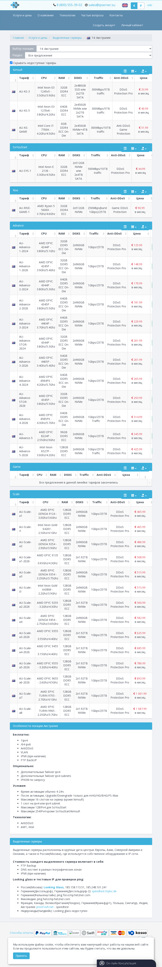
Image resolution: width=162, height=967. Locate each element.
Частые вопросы (92, 15)
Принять (21, 956)
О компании (46, 15)
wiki (149, 5)
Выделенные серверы (67, 38)
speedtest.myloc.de (104, 891)
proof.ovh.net (45, 907)
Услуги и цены (22, 15)
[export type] (144, 71)
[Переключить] (125, 71)
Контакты (116, 15)
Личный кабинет (132, 25)
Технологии (67, 15)
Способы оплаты (21, 933)
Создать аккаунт (104, 25)
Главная (18, 38)
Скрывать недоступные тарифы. (34, 63)
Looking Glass (54, 887)
